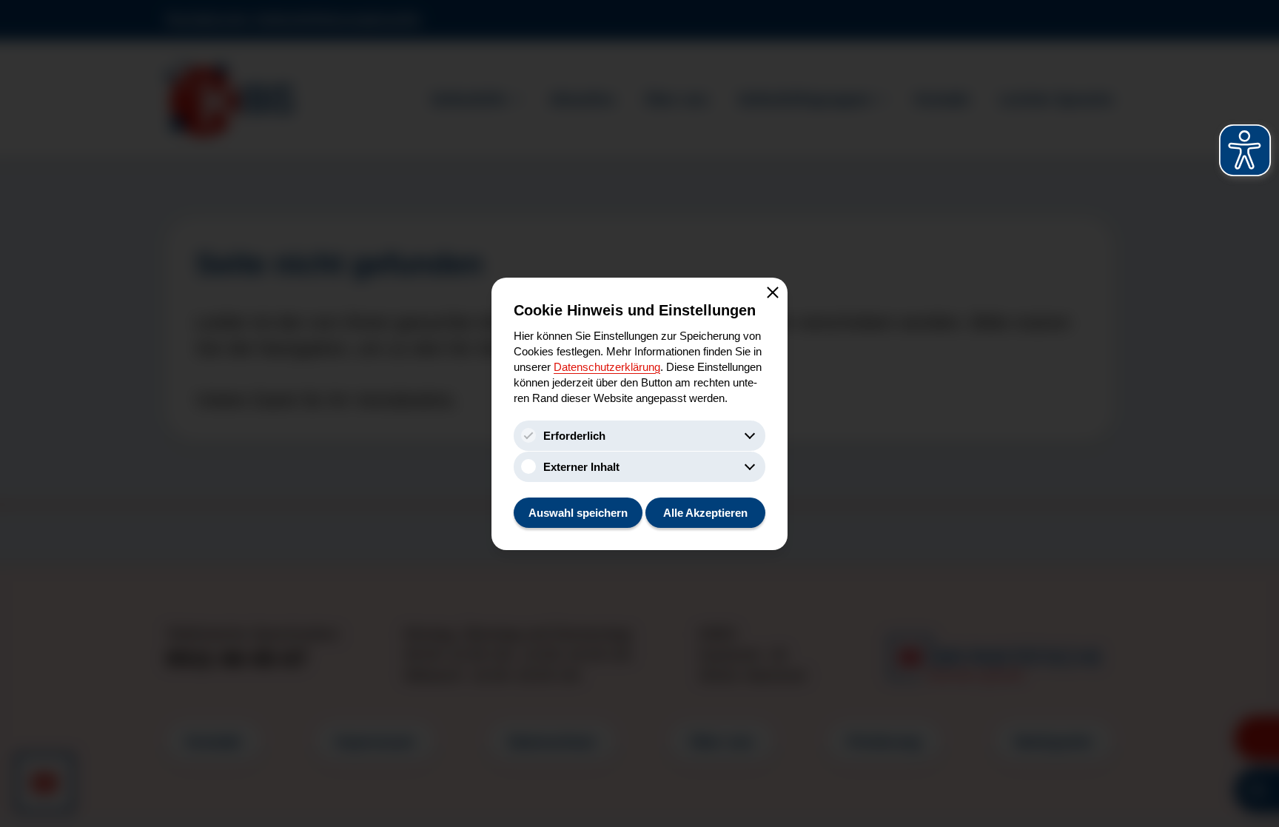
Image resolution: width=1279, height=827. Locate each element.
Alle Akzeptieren (705, 512)
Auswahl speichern (578, 512)
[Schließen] (773, 292)
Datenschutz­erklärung (607, 367)
